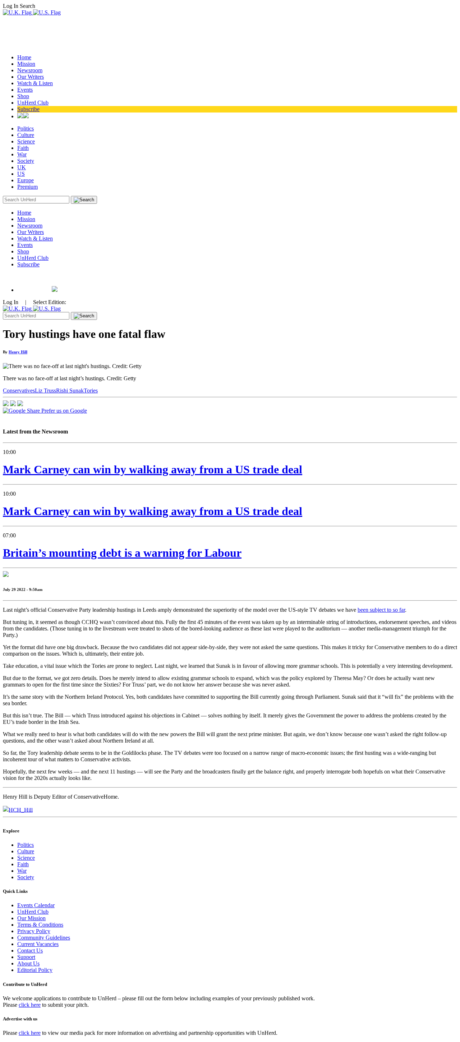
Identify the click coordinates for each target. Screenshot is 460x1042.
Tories (91, 390)
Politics (25, 128)
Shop (23, 96)
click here (30, 1005)
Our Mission (31, 918)
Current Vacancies (38, 944)
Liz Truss (45, 390)
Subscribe (28, 109)
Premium (27, 187)
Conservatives (19, 390)
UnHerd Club (33, 103)
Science (26, 141)
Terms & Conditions (40, 925)
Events (25, 90)
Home (24, 57)
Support (26, 957)
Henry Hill (18, 352)
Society (25, 161)
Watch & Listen (35, 83)
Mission (26, 64)
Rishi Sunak (70, 390)
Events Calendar (36, 905)
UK (21, 167)
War (22, 154)
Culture (25, 135)
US (21, 174)
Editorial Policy (34, 970)
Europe (25, 180)
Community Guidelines (43, 938)
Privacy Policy (33, 931)
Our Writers (30, 77)
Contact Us (30, 950)
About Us (28, 963)
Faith (23, 148)
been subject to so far (381, 610)
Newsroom (29, 70)
